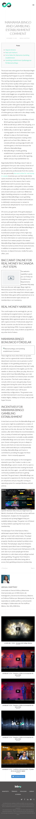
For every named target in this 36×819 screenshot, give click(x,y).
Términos (14, 791)
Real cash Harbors (11, 52)
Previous (5, 568)
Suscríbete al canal (19, 776)
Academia (18, 794)
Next (32, 568)
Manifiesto (5, 791)
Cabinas (31, 791)
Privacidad (23, 791)
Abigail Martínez (25, 38)
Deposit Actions (10, 50)
